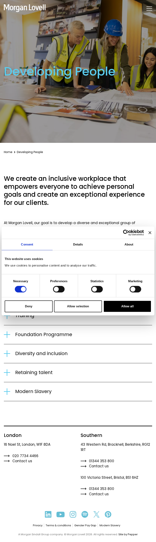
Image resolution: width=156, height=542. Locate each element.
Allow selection (78, 306)
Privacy (37, 525)
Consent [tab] (27, 244)
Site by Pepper (128, 534)
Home (8, 152)
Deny (28, 306)
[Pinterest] (108, 514)
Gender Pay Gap (85, 525)
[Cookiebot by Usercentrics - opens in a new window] (126, 233)
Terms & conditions (58, 525)
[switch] (59, 289)
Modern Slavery (110, 525)
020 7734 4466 (25, 455)
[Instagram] (73, 514)
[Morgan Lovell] (25, 8)
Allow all (127, 306)
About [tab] (129, 244)
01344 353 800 (101, 461)
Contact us (22, 461)
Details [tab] (78, 244)
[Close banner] (149, 232)
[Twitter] (96, 514)
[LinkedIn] (48, 514)
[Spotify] (84, 514)
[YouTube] (60, 514)
